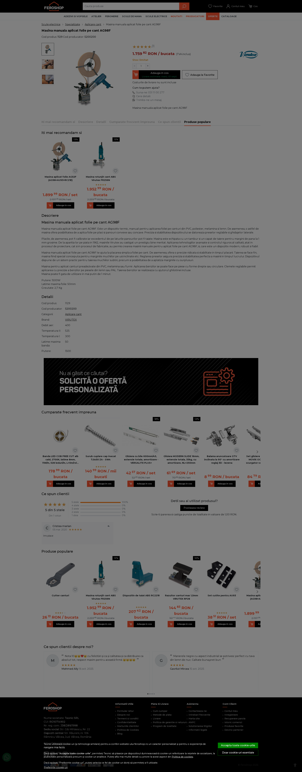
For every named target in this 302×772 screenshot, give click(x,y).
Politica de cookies (182, 756)
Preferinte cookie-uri (56, 767)
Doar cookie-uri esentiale (238, 752)
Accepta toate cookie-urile (238, 745)
